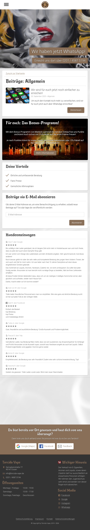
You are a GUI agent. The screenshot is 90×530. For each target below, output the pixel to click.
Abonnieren (77, 222)
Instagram (65, 503)
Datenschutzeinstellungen (65, 519)
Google (64, 499)
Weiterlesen (75, 110)
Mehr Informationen (45, 153)
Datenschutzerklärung (24, 519)
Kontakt (50, 519)
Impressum (39, 519)
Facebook (65, 495)
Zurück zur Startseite (15, 73)
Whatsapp (65, 507)
